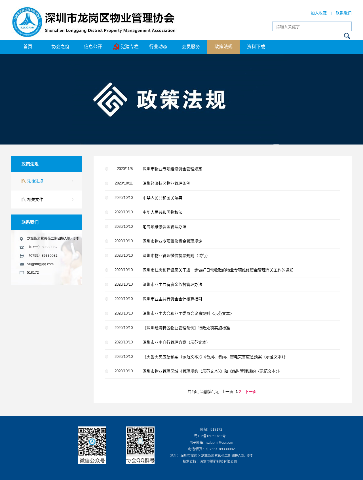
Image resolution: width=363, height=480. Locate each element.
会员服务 (191, 46)
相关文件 (35, 199)
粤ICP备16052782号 (210, 436)
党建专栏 (130, 46)
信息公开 (93, 46)
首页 (27, 46)
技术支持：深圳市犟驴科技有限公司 (210, 462)
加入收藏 (319, 13)
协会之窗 (60, 46)
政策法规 (223, 46)
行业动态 (158, 46)
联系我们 (344, 13)
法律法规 (35, 181)
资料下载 (256, 46)
